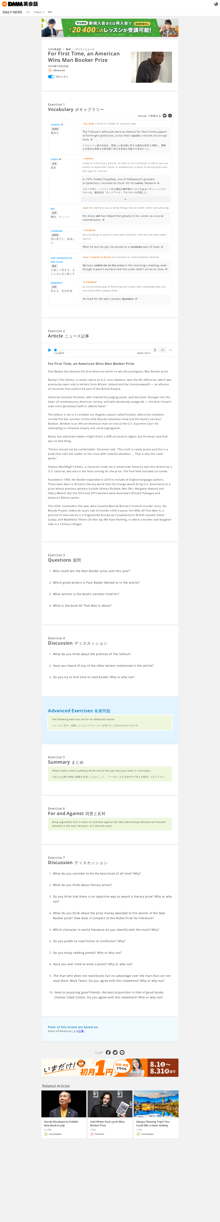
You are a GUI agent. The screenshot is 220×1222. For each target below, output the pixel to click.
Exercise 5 (56, 757)
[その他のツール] (170, 350)
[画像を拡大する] (151, 67)
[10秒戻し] (155, 350)
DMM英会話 (54, 49)
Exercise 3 (56, 555)
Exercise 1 (56, 104)
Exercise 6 (56, 808)
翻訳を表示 (62, 76)
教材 (50, 12)
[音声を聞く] (62, 125)
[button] (125, 199)
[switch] (51, 76)
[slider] (55, 350)
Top (28, 12)
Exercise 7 (56, 857)
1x (162, 350)
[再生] (49, 350)
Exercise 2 (56, 331)
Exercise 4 (56, 638)
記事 (81, 1031)
